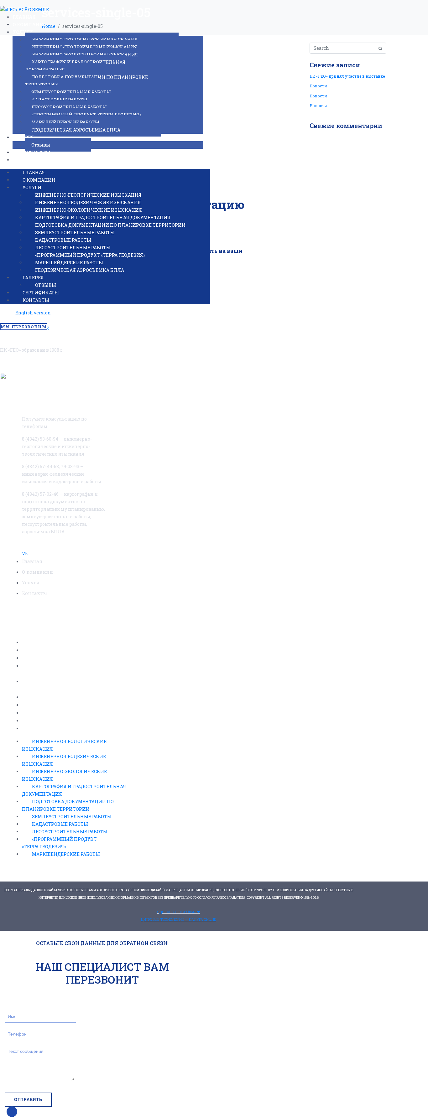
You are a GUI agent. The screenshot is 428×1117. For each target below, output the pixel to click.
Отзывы (40, 145)
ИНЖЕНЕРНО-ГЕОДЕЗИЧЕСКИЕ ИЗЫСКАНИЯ (84, 47)
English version (33, 313)
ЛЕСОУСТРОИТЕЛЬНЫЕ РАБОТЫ (69, 107)
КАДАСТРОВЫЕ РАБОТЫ (59, 100)
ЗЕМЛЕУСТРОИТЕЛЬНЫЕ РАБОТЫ (71, 92)
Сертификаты (31, 152)
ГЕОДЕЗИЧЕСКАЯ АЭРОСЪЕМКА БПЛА (75, 130)
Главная (24, 17)
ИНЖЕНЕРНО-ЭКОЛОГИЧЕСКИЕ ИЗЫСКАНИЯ (84, 55)
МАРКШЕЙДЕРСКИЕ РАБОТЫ (65, 122)
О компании (30, 25)
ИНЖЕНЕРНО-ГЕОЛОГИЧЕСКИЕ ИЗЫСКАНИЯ (84, 40)
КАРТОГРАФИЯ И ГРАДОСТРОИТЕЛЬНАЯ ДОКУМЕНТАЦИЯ (75, 66)
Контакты (27, 160)
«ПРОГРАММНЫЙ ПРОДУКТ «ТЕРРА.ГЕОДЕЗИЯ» (86, 115)
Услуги (23, 32)
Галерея (23, 137)
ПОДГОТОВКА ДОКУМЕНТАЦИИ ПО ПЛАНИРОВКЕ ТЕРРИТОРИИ (86, 81)
